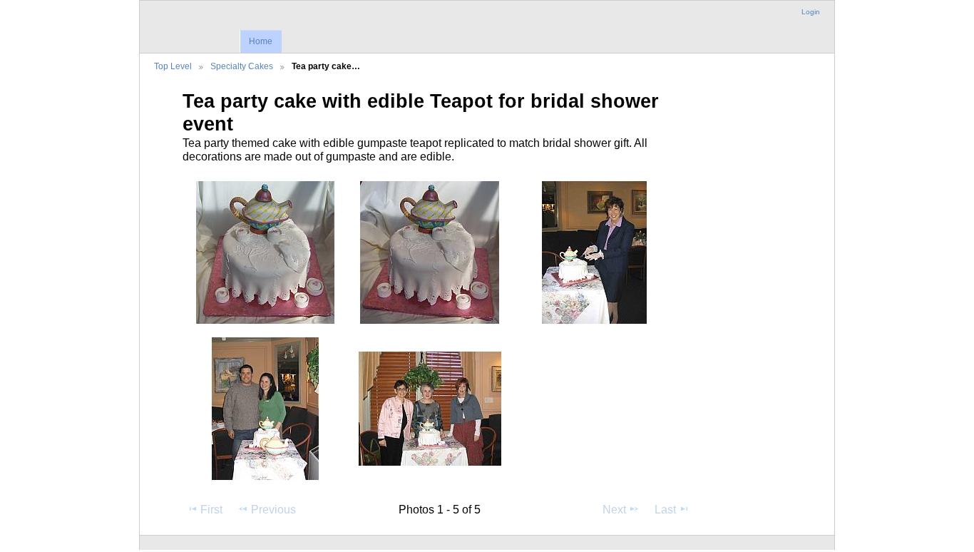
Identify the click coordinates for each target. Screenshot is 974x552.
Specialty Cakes (241, 66)
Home (260, 41)
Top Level (173, 66)
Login (810, 12)
